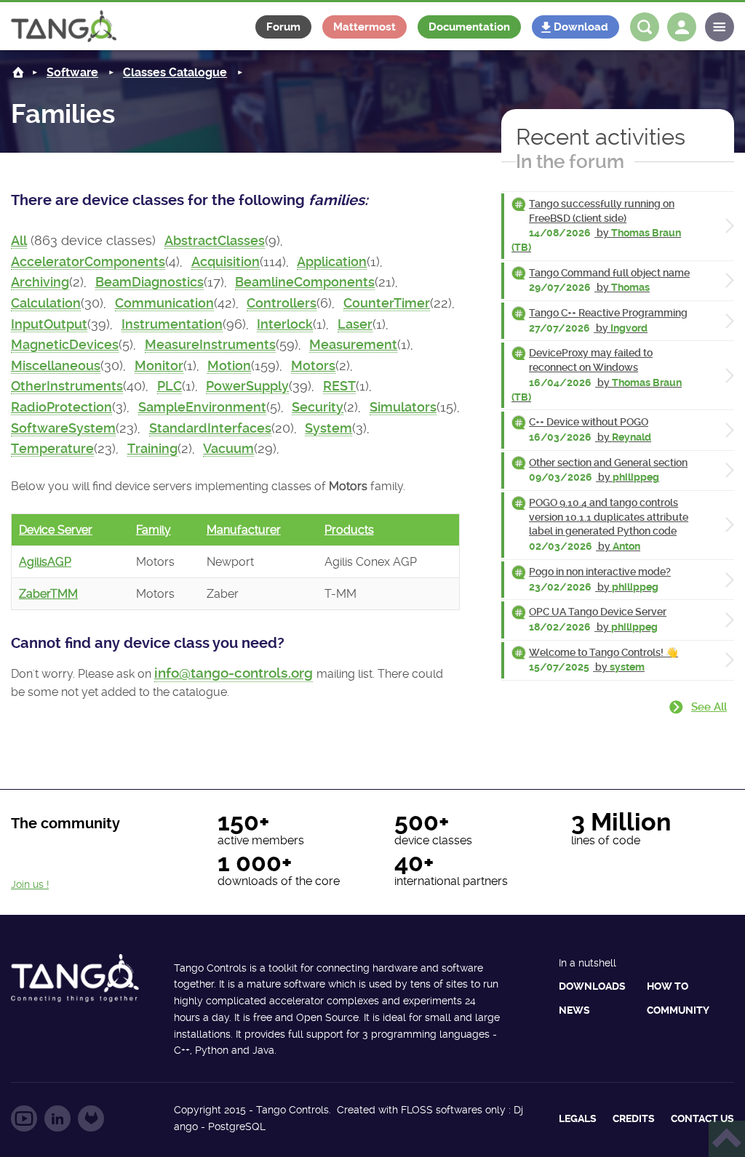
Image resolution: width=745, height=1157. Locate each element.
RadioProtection (61, 407)
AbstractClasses (214, 240)
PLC (169, 386)
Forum (283, 26)
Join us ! (30, 884)
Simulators (403, 407)
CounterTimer (386, 303)
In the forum (570, 161)
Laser (355, 324)
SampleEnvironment (202, 407)
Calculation (46, 303)
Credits (634, 1118)
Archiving (40, 282)
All (19, 240)
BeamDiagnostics (149, 282)
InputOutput (49, 324)
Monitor (159, 366)
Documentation (469, 26)
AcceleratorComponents (88, 262)
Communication (164, 303)
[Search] (644, 26)
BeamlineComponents (305, 282)
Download (581, 26)
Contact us (702, 1118)
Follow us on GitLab (91, 1118)
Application (332, 262)
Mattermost (364, 26)
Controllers (281, 303)
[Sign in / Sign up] (681, 26)
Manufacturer (244, 530)
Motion (229, 366)
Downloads (592, 986)
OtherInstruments (67, 386)
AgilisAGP (45, 562)
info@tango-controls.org (233, 673)
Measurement (353, 344)
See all (709, 706)
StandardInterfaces (210, 428)
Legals (578, 1118)
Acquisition (225, 262)
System (328, 428)
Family (153, 530)
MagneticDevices (65, 344)
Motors (313, 366)
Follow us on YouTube (24, 1118)
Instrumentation (172, 324)
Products (349, 530)
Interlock (285, 324)
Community (678, 1010)
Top (727, 1139)
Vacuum (228, 448)
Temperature (52, 448)
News (574, 1010)
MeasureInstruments (210, 344)
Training (152, 448)
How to (667, 986)
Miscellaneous (55, 366)
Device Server (55, 530)
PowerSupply (247, 386)
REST (339, 386)
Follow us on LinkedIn (57, 1118)
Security (317, 407)
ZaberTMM (48, 594)
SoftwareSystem (63, 428)
